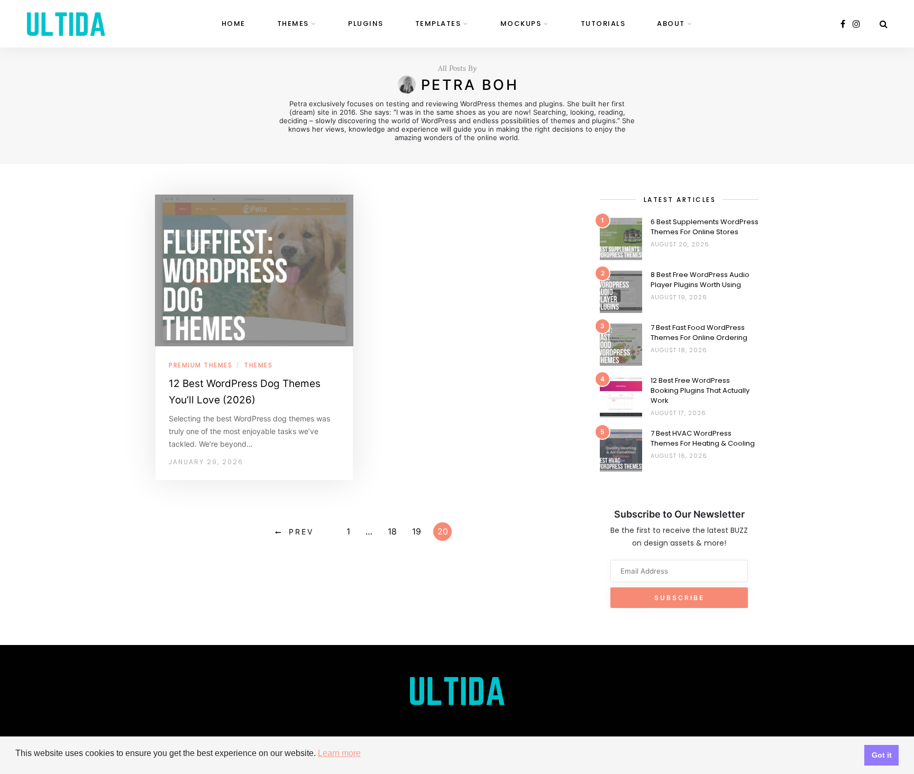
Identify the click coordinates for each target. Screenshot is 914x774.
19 (416, 531)
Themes (293, 24)
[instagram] (856, 24)
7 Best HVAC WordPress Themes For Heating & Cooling (703, 438)
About (671, 24)
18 (392, 531)
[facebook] (842, 24)
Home (233, 24)
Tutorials (603, 24)
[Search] (884, 24)
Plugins (365, 24)
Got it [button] (882, 755)
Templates (438, 24)
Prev (301, 531)
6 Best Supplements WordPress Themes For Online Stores (704, 227)
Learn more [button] (339, 753)
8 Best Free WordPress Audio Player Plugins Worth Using (700, 280)
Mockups (521, 24)
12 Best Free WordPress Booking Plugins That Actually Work (700, 390)
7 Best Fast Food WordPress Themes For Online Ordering (699, 332)
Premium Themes (200, 365)
